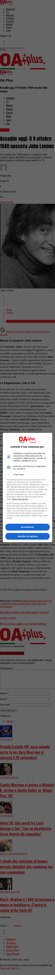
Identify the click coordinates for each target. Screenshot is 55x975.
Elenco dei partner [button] (20, 499)
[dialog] (27, 487)
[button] (27, 474)
